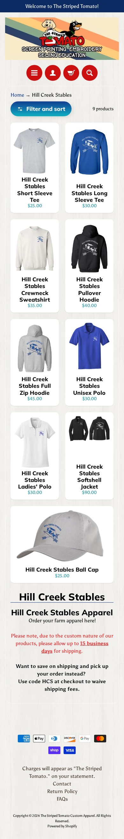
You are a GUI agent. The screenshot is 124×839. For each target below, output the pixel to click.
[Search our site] (90, 73)
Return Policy (62, 791)
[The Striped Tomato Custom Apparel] (62, 38)
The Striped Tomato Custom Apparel (68, 815)
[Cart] (71, 73)
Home (17, 95)
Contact (62, 784)
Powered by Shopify (62, 826)
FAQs (62, 799)
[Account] (53, 73)
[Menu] (34, 73)
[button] (41, 108)
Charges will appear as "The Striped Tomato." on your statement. (62, 772)
